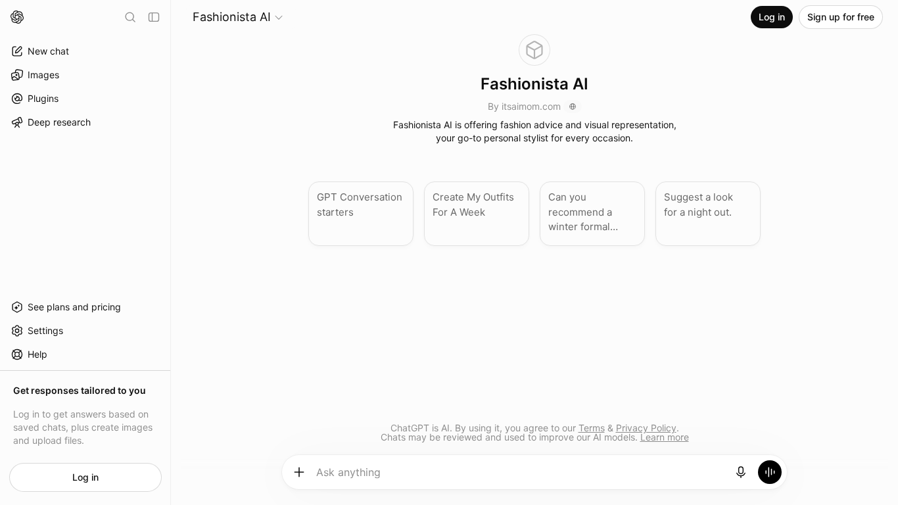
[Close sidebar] (154, 17)
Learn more (664, 437)
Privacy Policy (646, 427)
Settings (45, 330)
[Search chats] (130, 17)
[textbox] (520, 477)
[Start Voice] (770, 472)
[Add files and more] (299, 472)
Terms (592, 427)
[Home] (17, 17)
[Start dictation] (741, 472)
